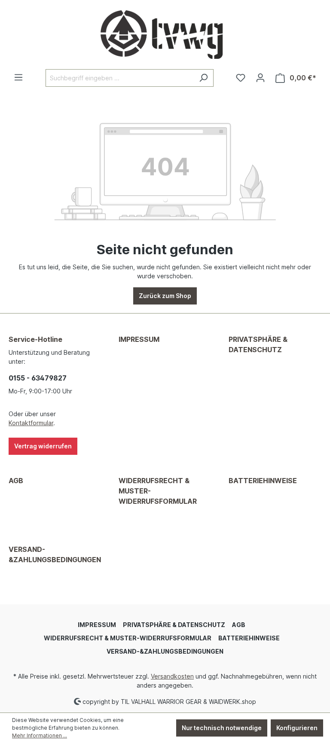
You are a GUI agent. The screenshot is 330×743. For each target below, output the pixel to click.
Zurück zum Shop (165, 295)
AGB (16, 480)
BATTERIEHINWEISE (263, 480)
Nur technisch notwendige (222, 727)
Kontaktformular (31, 422)
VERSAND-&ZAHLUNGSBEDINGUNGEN (55, 554)
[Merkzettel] (241, 78)
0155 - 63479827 (38, 378)
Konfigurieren (297, 727)
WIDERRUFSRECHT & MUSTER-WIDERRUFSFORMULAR (158, 490)
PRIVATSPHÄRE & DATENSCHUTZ (258, 344)
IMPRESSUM (139, 339)
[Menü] (18, 77)
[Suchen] (203, 78)
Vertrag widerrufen (43, 446)
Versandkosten (172, 676)
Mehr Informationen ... (39, 735)
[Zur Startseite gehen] (165, 34)
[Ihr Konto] (260, 78)
